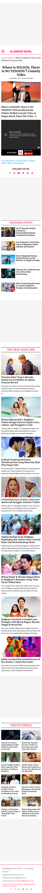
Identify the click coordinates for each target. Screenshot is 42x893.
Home (3, 58)
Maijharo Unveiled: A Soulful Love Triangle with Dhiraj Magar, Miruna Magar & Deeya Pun (20, 622)
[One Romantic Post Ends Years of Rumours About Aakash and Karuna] (8, 246)
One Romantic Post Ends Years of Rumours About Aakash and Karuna (27, 244)
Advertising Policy (29, 884)
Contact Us (5, 886)
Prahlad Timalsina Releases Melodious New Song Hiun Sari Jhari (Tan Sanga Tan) (20, 462)
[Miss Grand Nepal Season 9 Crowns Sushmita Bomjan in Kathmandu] (8, 287)
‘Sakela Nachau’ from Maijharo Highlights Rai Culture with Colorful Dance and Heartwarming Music (21, 540)
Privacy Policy (17, 884)
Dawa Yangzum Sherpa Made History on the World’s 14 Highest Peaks (28, 258)
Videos (11, 58)
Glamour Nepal (28, 78)
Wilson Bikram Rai (16, 163)
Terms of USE (7, 884)
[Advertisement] (21, 24)
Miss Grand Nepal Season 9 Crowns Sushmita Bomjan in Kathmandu (28, 285)
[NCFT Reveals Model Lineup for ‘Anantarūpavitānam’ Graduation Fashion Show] (8, 232)
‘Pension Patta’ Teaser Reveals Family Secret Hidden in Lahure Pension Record (18, 380)
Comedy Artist (8, 161)
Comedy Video (22, 161)
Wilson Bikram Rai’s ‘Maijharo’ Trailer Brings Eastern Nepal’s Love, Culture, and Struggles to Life (20, 422)
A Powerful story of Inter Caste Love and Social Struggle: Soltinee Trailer (20, 501)
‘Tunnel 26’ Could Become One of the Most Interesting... (28, 272)
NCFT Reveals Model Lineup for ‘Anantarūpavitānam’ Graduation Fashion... (26, 231)
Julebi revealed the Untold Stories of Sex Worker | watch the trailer (20, 660)
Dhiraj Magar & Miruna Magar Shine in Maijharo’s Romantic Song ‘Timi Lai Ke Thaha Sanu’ (20, 580)
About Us (13, 886)
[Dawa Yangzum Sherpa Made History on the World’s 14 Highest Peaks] (8, 259)
